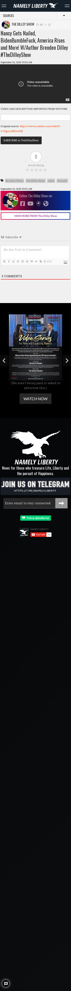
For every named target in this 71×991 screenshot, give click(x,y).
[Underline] (13, 261)
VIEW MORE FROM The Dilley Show (35, 215)
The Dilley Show (22, 24)
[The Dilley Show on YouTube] (41, 24)
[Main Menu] (4, 6)
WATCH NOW (35, 398)
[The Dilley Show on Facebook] (37, 24)
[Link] (40, 261)
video (51, 180)
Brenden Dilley (14, 180)
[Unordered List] (27, 261)
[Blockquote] (31, 261)
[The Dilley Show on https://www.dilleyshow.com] (49, 24)
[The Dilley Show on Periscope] (45, 24)
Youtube (62, 180)
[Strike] (18, 261)
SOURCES (8, 15)
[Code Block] (36, 261)
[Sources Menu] (67, 6)
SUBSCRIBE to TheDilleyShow (21, 140)
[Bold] (4, 261)
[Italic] (8, 261)
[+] (50, 261)
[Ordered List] (22, 261)
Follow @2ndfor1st (37, 518)
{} (45, 261)
